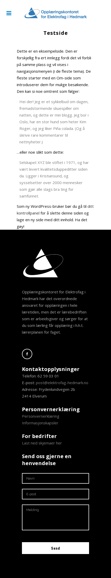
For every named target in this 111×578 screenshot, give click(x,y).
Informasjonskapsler (40, 422)
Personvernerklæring (40, 416)
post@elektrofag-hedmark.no (62, 382)
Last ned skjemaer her (42, 442)
